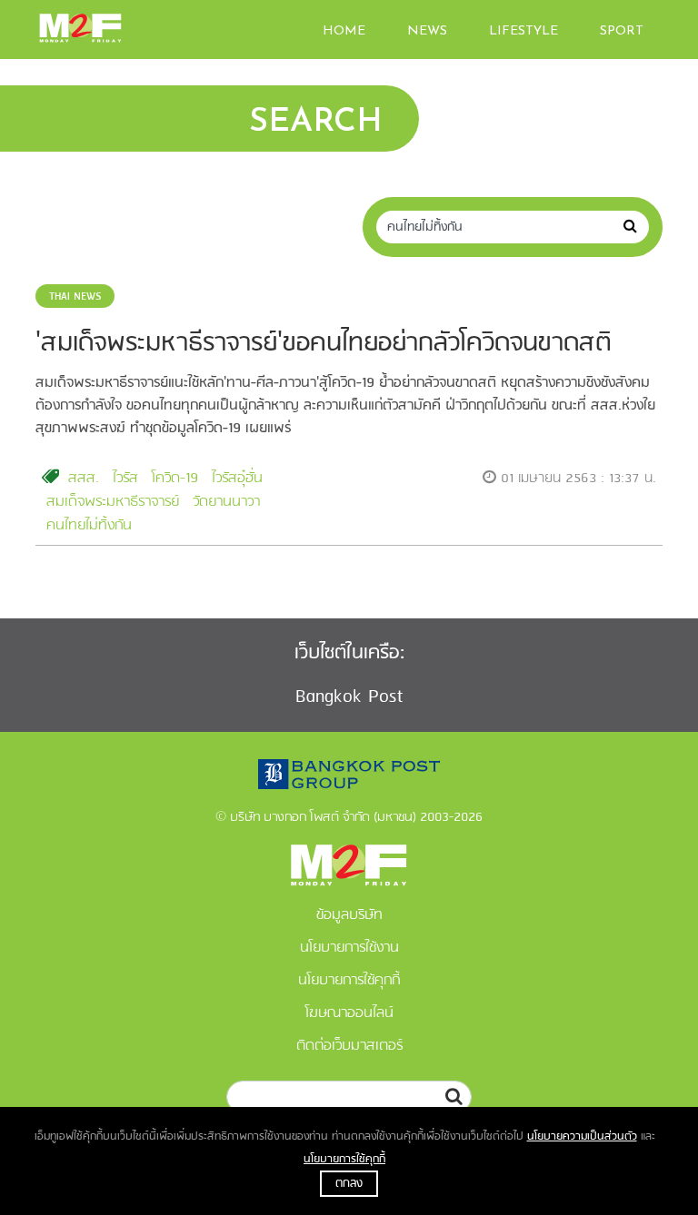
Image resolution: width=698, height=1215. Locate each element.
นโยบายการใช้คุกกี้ (344, 1159)
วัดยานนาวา (226, 502)
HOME (344, 31)
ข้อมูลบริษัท (349, 915)
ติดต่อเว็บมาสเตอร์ (349, 1046)
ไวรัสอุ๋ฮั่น (237, 478)
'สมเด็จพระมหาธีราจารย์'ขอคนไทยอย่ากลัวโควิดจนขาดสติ (323, 343)
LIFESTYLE (523, 31)
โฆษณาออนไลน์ (349, 1013)
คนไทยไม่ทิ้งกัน (89, 526)
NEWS (427, 31)
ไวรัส (125, 478)
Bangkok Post (349, 697)
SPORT (621, 31)
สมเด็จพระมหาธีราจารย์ (112, 502)
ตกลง (349, 1183)
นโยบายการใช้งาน (349, 948)
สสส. (83, 478)
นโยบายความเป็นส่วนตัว (582, 1136)
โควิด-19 (175, 478)
